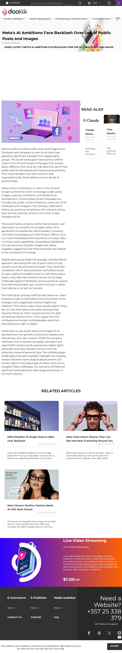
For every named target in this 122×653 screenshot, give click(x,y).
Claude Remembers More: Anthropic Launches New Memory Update (91, 132)
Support (36, 617)
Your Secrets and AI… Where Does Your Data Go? (111, 131)
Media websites (65, 597)
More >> (11, 608)
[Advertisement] (61, 77)
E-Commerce (16, 597)
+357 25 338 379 (104, 614)
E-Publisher (39, 597)
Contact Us (14, 617)
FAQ (56, 617)
